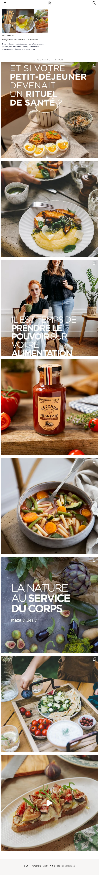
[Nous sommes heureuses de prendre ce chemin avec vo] (49, 308)
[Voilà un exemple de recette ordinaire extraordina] (49, 803)
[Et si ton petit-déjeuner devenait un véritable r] (49, 110)
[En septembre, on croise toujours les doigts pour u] (49, 704)
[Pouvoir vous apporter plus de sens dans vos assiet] (49, 605)
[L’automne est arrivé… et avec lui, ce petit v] (49, 506)
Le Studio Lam (68, 865)
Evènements (8, 36)
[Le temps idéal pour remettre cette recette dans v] (49, 209)
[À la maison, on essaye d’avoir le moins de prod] (49, 407)
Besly (45, 865)
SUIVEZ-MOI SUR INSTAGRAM (49, 60)
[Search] (94, 3)
